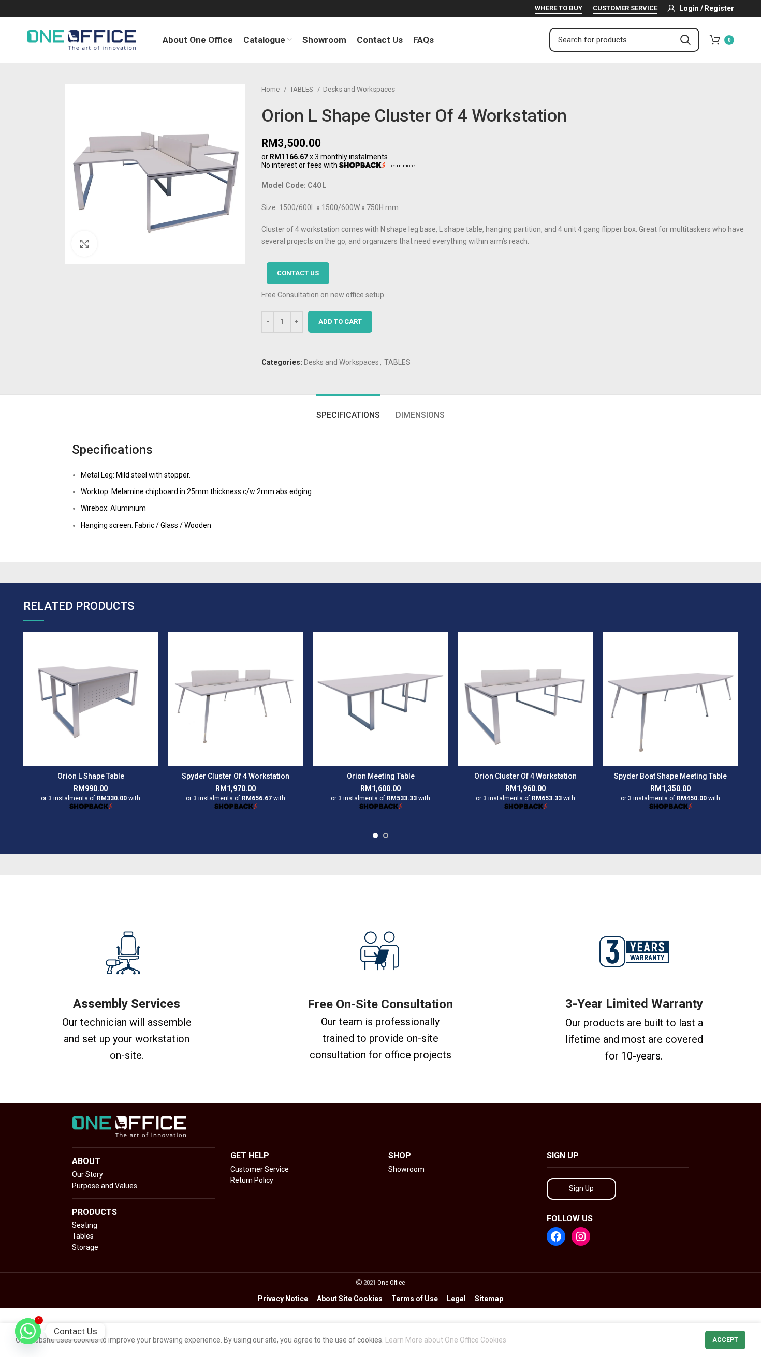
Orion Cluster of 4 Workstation (525, 776)
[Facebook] (556, 1236)
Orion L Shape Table (90, 776)
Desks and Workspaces (359, 89)
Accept (725, 1340)
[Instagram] (581, 1236)
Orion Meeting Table (381, 776)
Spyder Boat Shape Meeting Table (670, 776)
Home (271, 89)
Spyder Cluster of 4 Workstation (235, 776)
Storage (85, 1247)
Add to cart (340, 321)
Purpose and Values (104, 1186)
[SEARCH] (685, 40)
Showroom (406, 1169)
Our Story (87, 1174)
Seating (84, 1225)
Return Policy (251, 1180)
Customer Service (625, 8)
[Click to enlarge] (84, 244)
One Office (391, 1282)
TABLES (302, 89)
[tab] (348, 410)
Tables (83, 1236)
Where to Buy (558, 8)
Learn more (401, 165)
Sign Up (581, 1188)
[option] (32, 84)
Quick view (150, 648)
